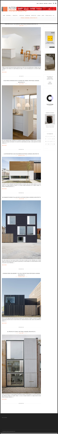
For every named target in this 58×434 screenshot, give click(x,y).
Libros (43, 15)
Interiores (8, 15)
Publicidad (46, 3)
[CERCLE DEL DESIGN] (50, 106)
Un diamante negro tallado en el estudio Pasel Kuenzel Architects (21, 197)
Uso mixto (21, 76)
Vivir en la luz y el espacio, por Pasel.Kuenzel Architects (21, 24)
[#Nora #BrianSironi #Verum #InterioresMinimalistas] (53, 421)
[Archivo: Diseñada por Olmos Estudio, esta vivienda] (5, 421)
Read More (4, 145)
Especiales (21, 15)
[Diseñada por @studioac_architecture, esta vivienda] (25, 421)
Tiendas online (48, 15)
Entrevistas (33, 15)
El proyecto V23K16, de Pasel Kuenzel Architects (21, 331)
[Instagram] (53, 25)
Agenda (38, 15)
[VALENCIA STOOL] (50, 124)
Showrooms (27, 15)
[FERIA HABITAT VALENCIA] (36, 7)
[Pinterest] (51, 25)
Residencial (21, 149)
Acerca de (41, 3)
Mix (53, 15)
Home (38, 3)
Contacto (50, 3)
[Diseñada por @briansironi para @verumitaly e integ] (46, 421)
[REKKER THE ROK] (50, 70)
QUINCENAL (50, 83)
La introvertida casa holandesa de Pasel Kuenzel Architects (21, 153)
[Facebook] (46, 25)
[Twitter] (48, 25)
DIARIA (50, 82)
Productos (15, 15)
